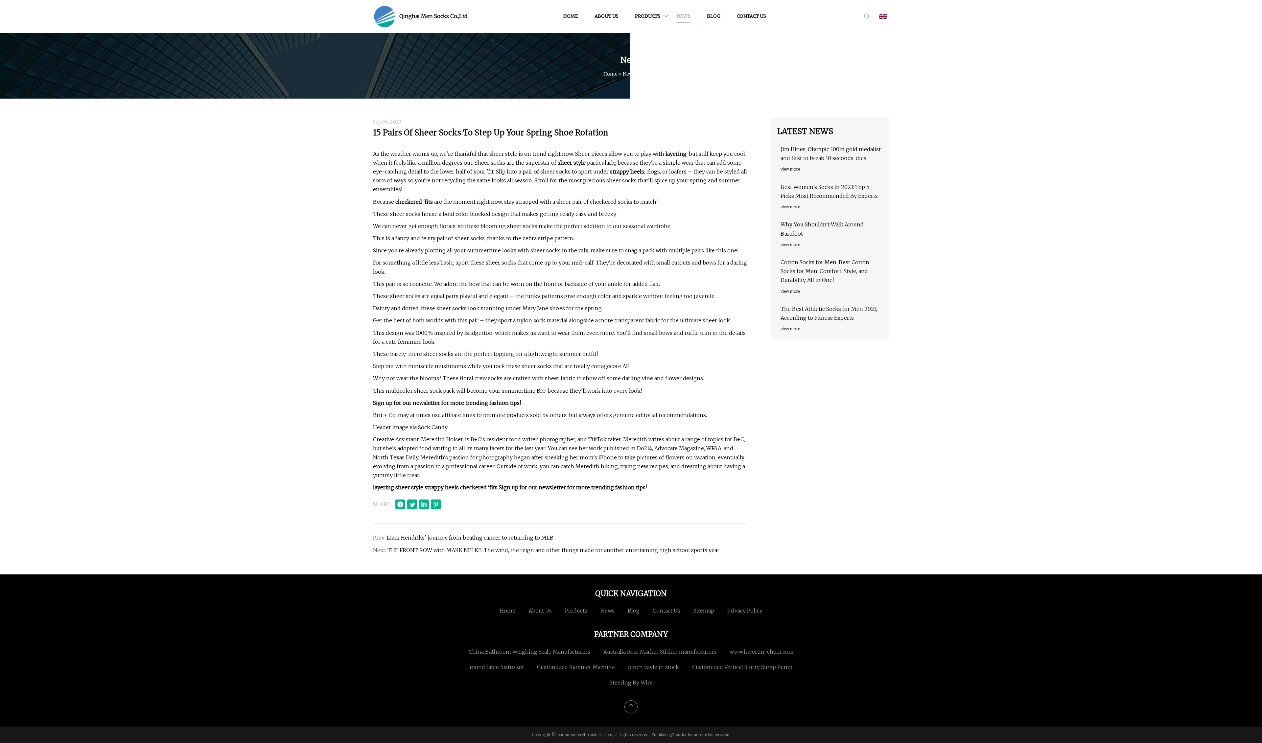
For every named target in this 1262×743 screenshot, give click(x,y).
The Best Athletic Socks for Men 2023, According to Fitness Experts (829, 313)
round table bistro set (497, 667)
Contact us (751, 16)
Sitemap (703, 610)
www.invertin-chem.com (762, 651)
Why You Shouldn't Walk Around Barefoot (822, 229)
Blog (713, 16)
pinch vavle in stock (653, 667)
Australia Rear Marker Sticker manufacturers (659, 651)
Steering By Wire (631, 682)
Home (570, 16)
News (683, 16)
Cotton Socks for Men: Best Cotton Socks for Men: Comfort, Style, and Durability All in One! (825, 271)
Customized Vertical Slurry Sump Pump (742, 667)
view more (790, 169)
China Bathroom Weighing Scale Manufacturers (529, 651)
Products (647, 16)
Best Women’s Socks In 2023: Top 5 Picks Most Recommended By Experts (829, 191)
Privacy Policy (744, 610)
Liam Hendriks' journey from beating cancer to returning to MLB (470, 537)
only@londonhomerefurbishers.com (697, 734)
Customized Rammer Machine (576, 667)
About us (607, 16)
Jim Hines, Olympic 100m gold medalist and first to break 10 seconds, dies (831, 153)
